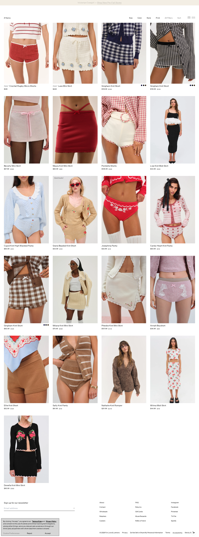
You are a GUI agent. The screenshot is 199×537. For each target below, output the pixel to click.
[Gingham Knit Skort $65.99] (26, 289)
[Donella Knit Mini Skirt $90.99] (26, 449)
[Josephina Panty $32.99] (124, 209)
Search (151, 9)
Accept (48, 533)
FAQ (137, 503)
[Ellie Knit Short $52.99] (26, 369)
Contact (102, 507)
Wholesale (103, 512)
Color (140, 18)
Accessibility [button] (177, 533)
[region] (30, 527)
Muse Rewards (140, 516)
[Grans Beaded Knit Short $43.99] (75, 209)
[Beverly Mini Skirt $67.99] (26, 130)
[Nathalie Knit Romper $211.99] (124, 369)
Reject (29, 533)
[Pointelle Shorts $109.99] (124, 130)
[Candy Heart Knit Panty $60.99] (172, 209)
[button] (189, 18)
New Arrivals (41, 9)
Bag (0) (191, 9)
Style (149, 18)
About (102, 503)
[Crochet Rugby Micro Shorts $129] (26, 50)
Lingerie (72, 9)
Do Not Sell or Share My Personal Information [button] (146, 533)
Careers (102, 521)
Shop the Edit (108, 2)
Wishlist (172, 9)
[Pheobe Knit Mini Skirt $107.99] (124, 289)
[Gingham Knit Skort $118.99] (124, 50)
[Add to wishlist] (46, 99)
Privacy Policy (51, 521)
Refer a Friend (140, 521)
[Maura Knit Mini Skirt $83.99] (75, 130)
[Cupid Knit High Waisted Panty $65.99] (26, 209)
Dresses (62, 9)
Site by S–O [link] (189, 533)
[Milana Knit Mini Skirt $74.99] (75, 289)
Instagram (175, 503)
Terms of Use (37, 521)
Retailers (103, 516)
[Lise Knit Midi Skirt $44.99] (172, 130)
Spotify (173, 521)
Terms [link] (167, 533)
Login (161, 9)
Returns (138, 507)
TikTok (173, 516)
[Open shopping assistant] (193, 532)
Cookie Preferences (11, 533)
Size (131, 18)
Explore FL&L (96, 9)
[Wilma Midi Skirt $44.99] (172, 369)
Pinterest (174, 512)
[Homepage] (18, 9)
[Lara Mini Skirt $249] (75, 50)
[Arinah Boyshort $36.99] (172, 289)
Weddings (82, 9)
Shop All (53, 9)
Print (158, 18)
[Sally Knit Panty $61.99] (75, 369)
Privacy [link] (125, 533)
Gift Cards (139, 512)
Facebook (174, 507)
